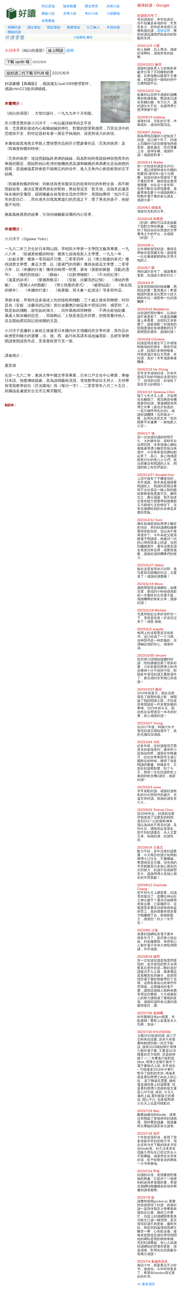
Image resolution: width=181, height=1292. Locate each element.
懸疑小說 (48, 13)
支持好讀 (113, 27)
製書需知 (73, 27)
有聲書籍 (48, 21)
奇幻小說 (91, 13)
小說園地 (113, 13)
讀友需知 (34, 27)
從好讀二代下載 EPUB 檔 (28, 73)
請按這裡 (163, 30)
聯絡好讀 (14, 32)
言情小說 (69, 13)
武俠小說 (113, 6)
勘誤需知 (53, 27)
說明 (70, 50)
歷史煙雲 (91, 6)
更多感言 (148, 1284)
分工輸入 (93, 27)
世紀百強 (48, 6)
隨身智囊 (69, 6)
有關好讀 (14, 27)
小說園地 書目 (83, 37)
